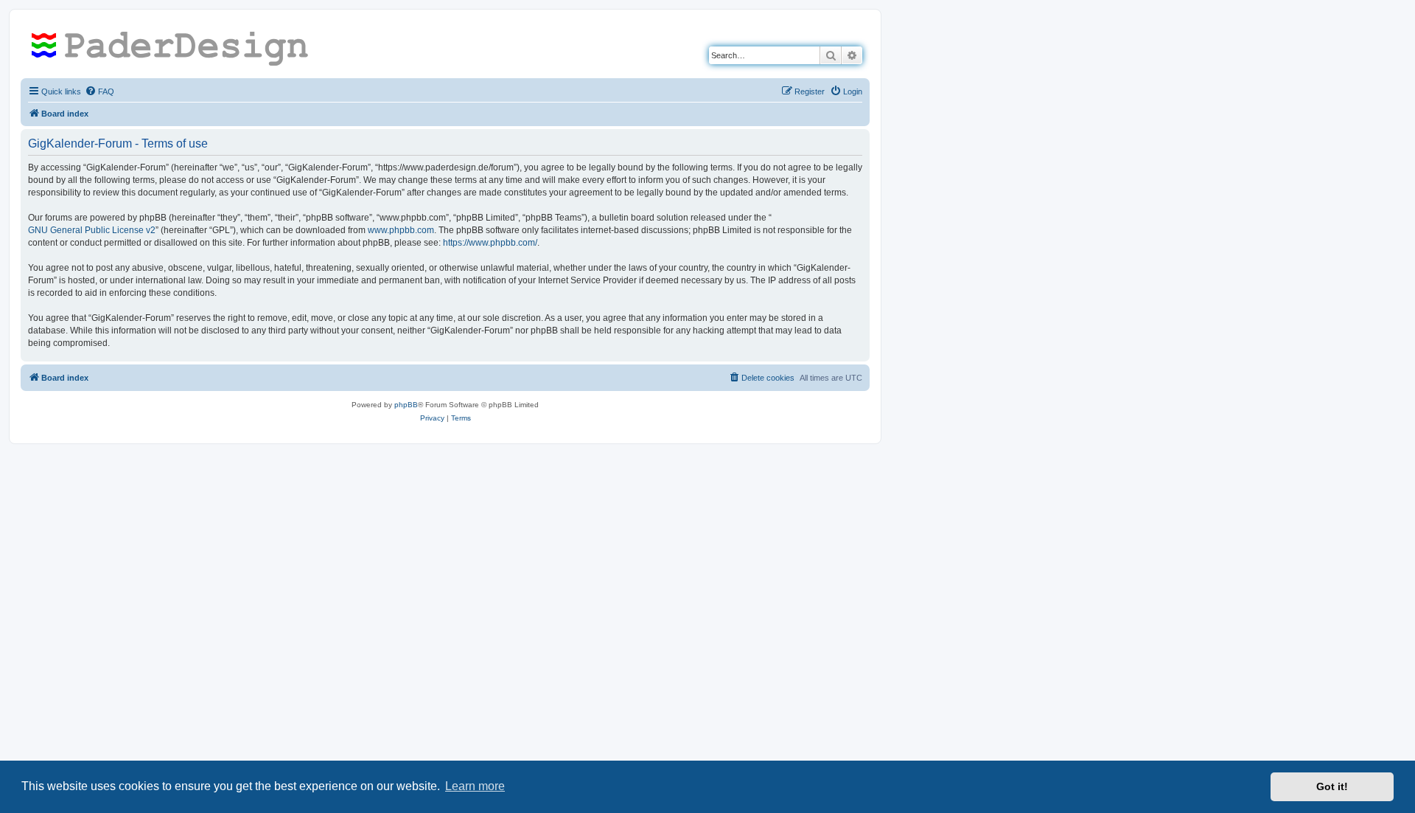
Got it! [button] (1332, 786)
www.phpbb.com (401, 230)
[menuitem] (99, 91)
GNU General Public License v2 (92, 230)
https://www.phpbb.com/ (490, 243)
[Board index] (175, 48)
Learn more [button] (475, 786)
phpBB (406, 405)
